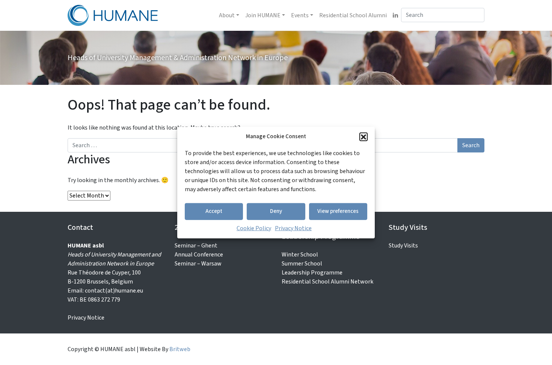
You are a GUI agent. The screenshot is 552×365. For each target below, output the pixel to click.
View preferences (338, 211)
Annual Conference (199, 254)
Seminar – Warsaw (198, 263)
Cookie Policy (254, 228)
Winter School (300, 254)
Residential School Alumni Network (327, 282)
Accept (213, 211)
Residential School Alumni (353, 15)
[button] (363, 136)
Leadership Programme (312, 272)
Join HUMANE (263, 15)
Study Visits (403, 245)
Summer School (302, 263)
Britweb (179, 349)
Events (300, 15)
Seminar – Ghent (196, 245)
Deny (276, 211)
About (227, 15)
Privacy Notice (293, 228)
